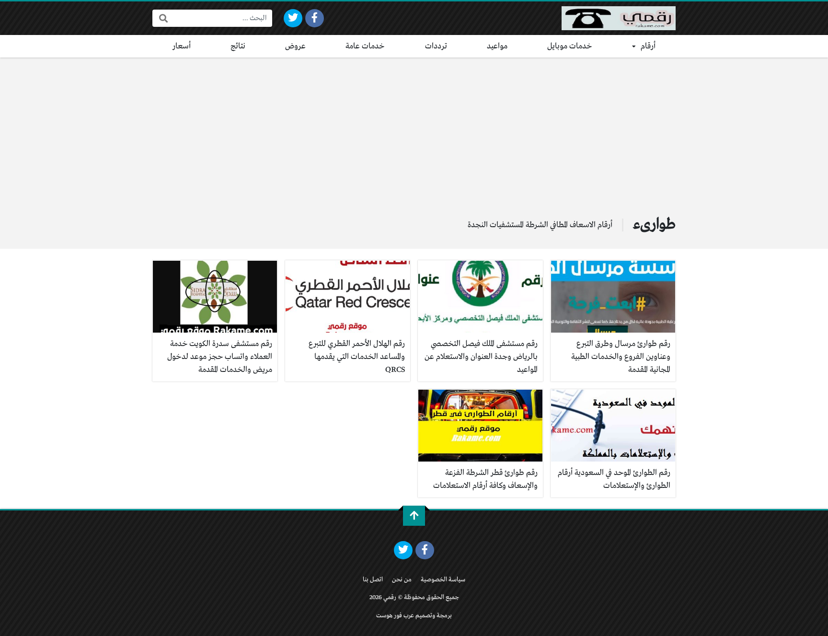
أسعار (181, 46)
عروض (295, 46)
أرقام (648, 46)
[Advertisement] (414, 129)
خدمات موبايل (569, 46)
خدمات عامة (365, 46)
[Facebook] (314, 18)
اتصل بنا (373, 580)
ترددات (436, 46)
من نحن (402, 580)
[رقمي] (619, 18)
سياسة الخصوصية (443, 580)
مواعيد (497, 46)
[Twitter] (293, 18)
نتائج (237, 46)
